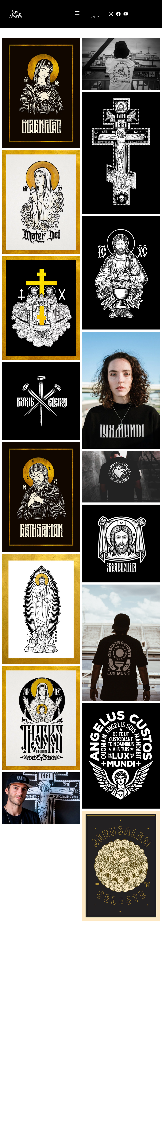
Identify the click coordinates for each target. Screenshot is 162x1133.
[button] (77, 13)
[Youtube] (126, 14)
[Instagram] (111, 14)
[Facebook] (118, 14)
